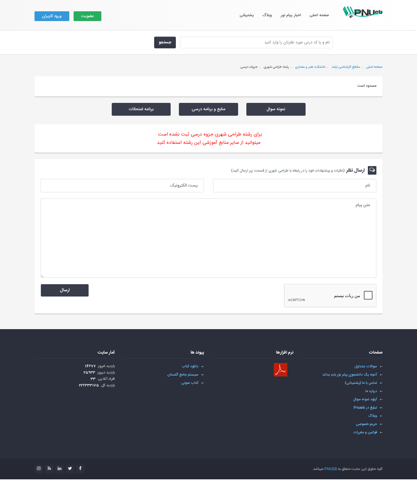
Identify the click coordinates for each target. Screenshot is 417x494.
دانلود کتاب (190, 366)
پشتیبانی (247, 15)
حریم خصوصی (366, 424)
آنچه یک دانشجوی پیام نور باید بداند (349, 375)
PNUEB (330, 469)
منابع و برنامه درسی (208, 109)
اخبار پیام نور (291, 15)
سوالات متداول (365, 366)
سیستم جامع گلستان (182, 375)
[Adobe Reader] (280, 369)
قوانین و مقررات (365, 432)
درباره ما (371, 391)
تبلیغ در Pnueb (365, 408)
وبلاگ (267, 15)
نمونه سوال (276, 109)
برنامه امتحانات (141, 109)
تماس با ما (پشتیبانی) (361, 383)
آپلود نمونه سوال (365, 399)
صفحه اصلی (319, 15)
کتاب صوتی (189, 383)
